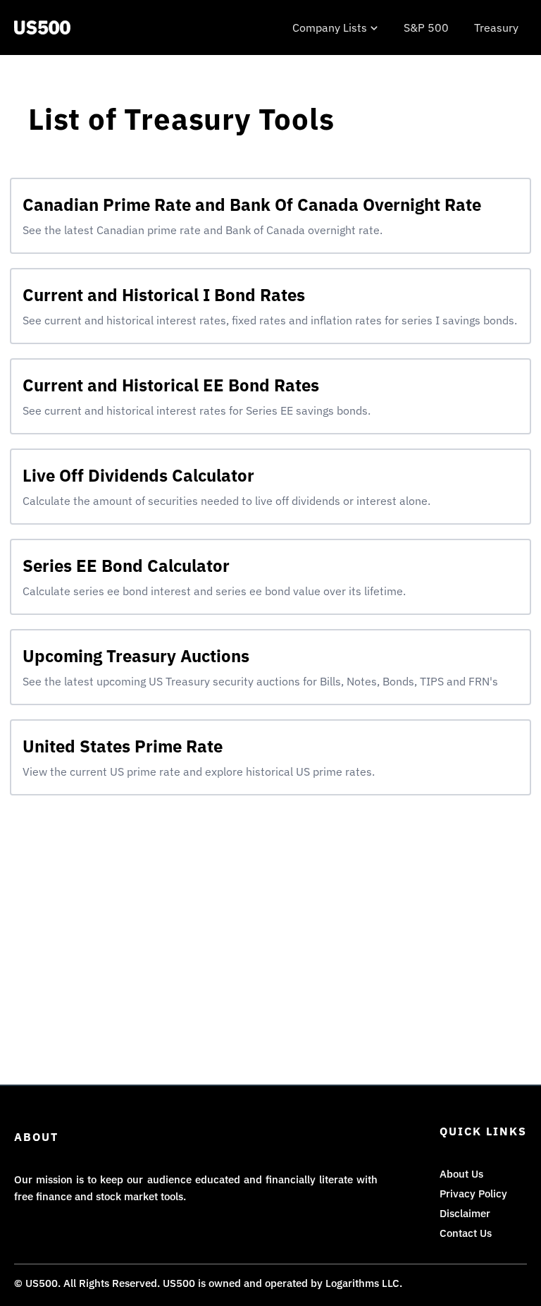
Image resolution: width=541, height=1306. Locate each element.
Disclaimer (465, 1213)
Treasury (496, 27)
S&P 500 (426, 27)
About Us (461, 1173)
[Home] (42, 27)
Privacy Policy (473, 1193)
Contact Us (466, 1233)
